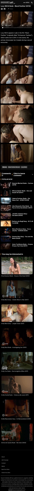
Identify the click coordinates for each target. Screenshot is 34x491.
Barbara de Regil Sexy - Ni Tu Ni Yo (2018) (22, 222)
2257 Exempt (5, 460)
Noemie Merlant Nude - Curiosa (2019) (22, 184)
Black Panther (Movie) (14, 167)
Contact (4, 463)
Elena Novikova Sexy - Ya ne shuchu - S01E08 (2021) (21, 230)
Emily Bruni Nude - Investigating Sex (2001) (14, 347)
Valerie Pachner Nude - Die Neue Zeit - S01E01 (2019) (21, 199)
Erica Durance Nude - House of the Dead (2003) (15, 276)
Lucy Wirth (24, 167)
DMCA (3, 466)
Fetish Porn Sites (6, 472)
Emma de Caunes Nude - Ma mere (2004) (13, 442)
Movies (5, 167)
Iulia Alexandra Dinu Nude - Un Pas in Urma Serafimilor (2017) (22, 207)
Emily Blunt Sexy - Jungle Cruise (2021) (12, 323)
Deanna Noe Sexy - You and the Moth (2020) (22, 237)
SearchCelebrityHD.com (19, 490)
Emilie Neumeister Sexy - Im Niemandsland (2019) (16, 419)
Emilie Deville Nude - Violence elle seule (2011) (15, 395)
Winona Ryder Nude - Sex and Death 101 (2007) (22, 191)
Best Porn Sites (5, 469)
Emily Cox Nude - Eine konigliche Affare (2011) (14, 371)
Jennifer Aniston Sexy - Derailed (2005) (20, 214)
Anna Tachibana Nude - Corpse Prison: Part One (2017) (22, 245)
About (3, 457)
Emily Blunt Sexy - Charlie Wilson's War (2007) (15, 299)
